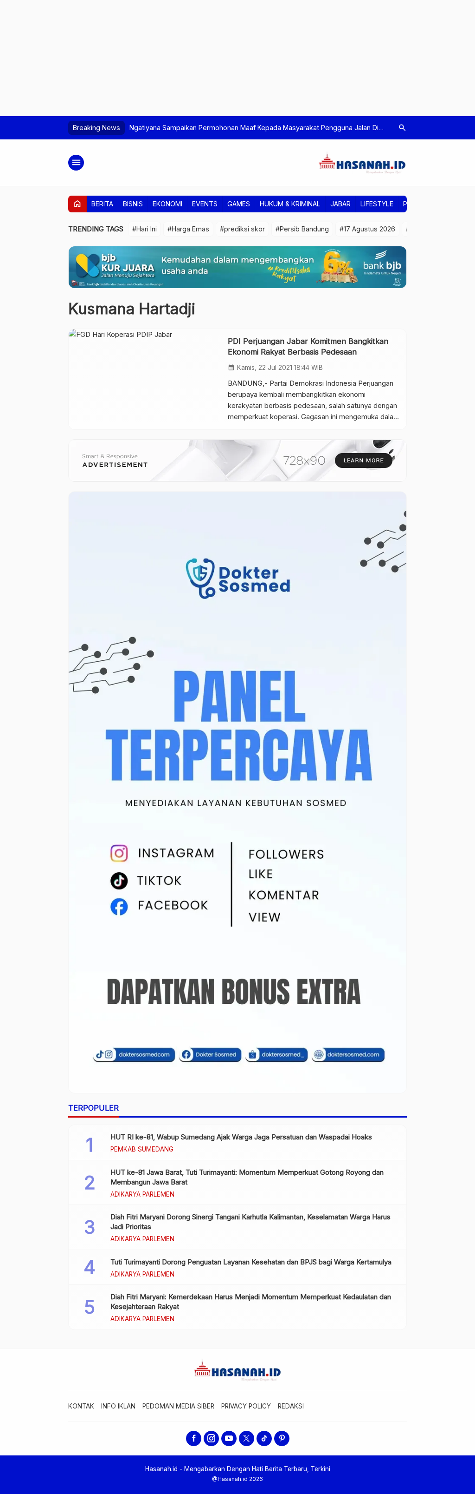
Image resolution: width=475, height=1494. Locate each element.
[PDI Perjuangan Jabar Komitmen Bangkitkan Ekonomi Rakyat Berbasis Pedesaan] (145, 379)
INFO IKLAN (118, 1406)
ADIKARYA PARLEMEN (142, 1194)
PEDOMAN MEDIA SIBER (178, 1406)
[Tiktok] (264, 1438)
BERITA (102, 204)
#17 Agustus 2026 (367, 229)
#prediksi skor (242, 229)
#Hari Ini (144, 229)
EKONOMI (167, 204)
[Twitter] (246, 1438)
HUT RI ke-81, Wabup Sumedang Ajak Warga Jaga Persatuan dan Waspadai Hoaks (241, 1136)
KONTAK (81, 1406)
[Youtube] (229, 1438)
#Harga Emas (188, 229)
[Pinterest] (281, 1438)
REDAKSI (291, 1406)
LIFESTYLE (376, 204)
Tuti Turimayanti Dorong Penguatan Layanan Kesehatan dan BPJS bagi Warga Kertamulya (251, 1261)
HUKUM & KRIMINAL (290, 204)
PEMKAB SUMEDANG (141, 1149)
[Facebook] (193, 1438)
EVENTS (205, 204)
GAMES (238, 204)
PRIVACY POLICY (246, 1406)
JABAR (340, 204)
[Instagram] (211, 1438)
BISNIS (133, 204)
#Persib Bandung (302, 229)
